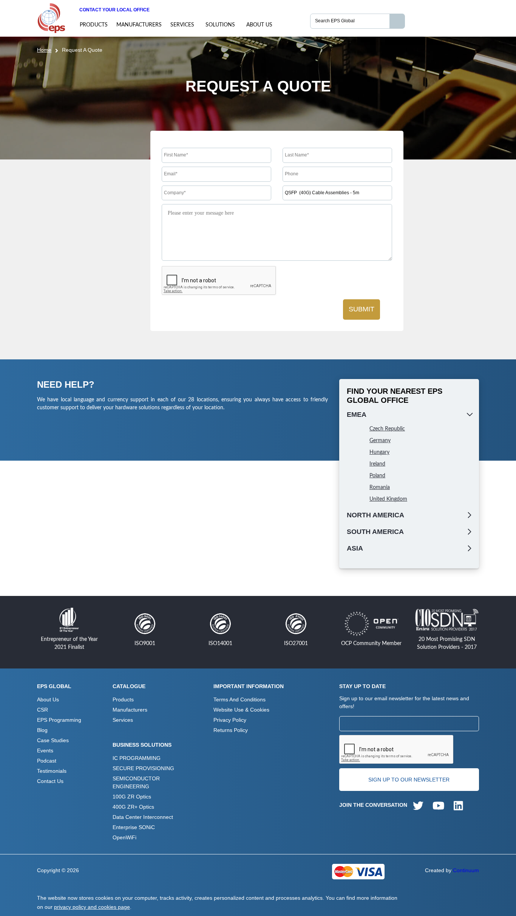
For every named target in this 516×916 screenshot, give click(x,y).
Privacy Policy (229, 720)
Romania (379, 487)
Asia (355, 548)
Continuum (466, 870)
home (44, 50)
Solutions (220, 25)
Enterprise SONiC (134, 827)
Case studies (53, 740)
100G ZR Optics (132, 797)
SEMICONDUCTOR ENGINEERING (136, 782)
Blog (42, 730)
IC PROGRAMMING (137, 758)
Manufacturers (139, 25)
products (94, 25)
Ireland (377, 464)
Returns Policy (230, 730)
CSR (42, 710)
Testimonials (51, 771)
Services (182, 25)
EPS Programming (59, 720)
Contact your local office (114, 9)
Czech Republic (387, 429)
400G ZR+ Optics (133, 807)
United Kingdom (388, 499)
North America (375, 515)
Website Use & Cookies (241, 710)
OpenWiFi (124, 837)
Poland (377, 475)
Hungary (379, 452)
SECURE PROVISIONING (143, 768)
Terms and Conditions (239, 699)
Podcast (46, 761)
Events (45, 750)
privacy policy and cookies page (92, 907)
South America (375, 531)
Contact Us (50, 781)
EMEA (356, 414)
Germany (380, 440)
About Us (259, 25)
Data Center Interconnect (143, 817)
